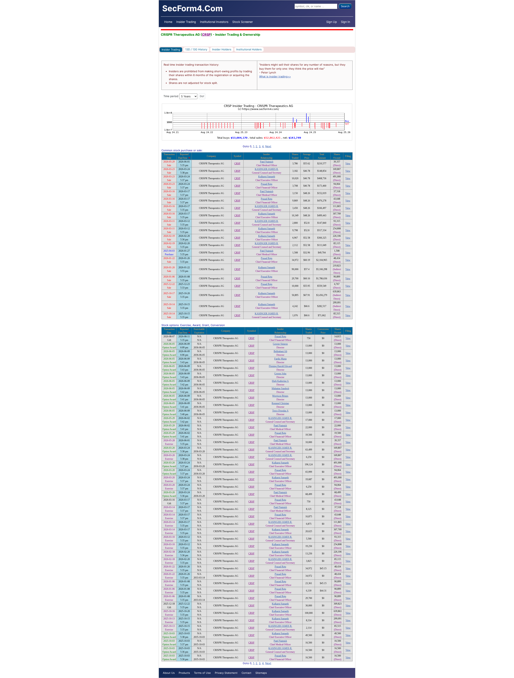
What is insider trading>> (275, 76)
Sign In (345, 21)
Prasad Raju (266, 184)
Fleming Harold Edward (280, 366)
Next (268, 146)
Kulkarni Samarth (266, 176)
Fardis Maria (280, 358)
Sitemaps (261, 672)
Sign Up (331, 21)
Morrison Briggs (280, 395)
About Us (169, 672)
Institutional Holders (249, 49)
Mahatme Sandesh (280, 388)
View (347, 163)
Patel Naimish (266, 161)
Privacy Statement (226, 672)
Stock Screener (242, 21)
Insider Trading (186, 21)
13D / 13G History (196, 49)
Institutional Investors (214, 21)
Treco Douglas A (280, 410)
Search (345, 6)
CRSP (206, 35)
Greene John (280, 373)
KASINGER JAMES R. (266, 169)
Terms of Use (202, 672)
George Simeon (280, 344)
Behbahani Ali (280, 351)
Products (184, 672)
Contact (246, 672)
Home (168, 21)
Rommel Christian (280, 403)
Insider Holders (221, 49)
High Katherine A (280, 381)
